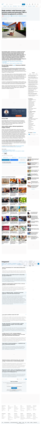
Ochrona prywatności (6, 422)
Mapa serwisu (35, 422)
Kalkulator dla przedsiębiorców (31, 101)
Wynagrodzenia (9, 407)
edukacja (11, 155)
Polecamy (29, 210)
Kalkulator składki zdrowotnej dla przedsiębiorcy (32, 100)
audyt (14, 65)
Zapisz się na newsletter (23, 157)
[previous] (17, 379)
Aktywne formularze (32, 111)
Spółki (21, 407)
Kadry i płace (3, 417)
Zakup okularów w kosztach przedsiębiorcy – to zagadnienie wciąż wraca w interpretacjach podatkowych (33, 84)
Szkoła (8, 415)
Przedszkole (9, 414)
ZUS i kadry (18, 263)
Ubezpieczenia (9, 408)
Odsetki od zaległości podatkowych (32, 108)
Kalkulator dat (30, 110)
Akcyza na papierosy (30, 127)
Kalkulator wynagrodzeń (31, 102)
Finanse (34, 408)
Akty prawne (15, 413)
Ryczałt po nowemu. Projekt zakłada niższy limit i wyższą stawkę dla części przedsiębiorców (33, 75)
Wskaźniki (30, 117)
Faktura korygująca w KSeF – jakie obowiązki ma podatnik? (32, 90)
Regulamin (20, 422)
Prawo (33, 407)
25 (30, 134)
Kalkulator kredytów (30, 106)
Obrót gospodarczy (14, 263)
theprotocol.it (34, 418)
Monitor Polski (15, 415)
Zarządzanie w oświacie (10, 417)
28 (34, 134)
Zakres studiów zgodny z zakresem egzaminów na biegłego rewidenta (12, 63)
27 (33, 134)
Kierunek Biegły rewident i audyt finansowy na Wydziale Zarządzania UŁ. (12, 61)
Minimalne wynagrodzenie (29, 415)
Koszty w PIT (29, 122)
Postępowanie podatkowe (31, 113)
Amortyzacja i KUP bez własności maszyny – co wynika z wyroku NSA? (33, 95)
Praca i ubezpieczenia (22, 408)
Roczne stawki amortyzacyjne (31, 125)
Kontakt (28, 422)
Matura (8, 418)
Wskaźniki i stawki (29, 413)
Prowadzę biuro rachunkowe (30, 407)
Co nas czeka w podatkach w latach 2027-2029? (33, 79)
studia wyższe (8, 155)
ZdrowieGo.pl (34, 414)
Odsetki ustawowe (28, 417)
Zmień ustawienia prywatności (14, 422)
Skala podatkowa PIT (30, 121)
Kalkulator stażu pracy (22, 417)
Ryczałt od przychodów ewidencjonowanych (31, 124)
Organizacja (3, 414)
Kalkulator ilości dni (30, 109)
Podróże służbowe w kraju (29, 414)
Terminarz (30, 132)
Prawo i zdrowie (15, 411)
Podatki (6, 263)
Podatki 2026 (30, 157)
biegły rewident (4, 155)
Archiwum (34, 415)
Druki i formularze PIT (30, 114)
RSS (25, 422)
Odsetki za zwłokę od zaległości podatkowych (32, 120)
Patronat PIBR (4, 62)
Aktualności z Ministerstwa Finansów (11, 264)
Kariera (23, 422)
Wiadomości (3, 263)
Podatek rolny (30, 126)
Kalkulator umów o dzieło (31, 104)
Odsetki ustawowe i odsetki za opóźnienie (33, 118)
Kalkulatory (31, 98)
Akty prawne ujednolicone (16, 417)
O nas (2, 422)
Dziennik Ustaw (15, 414)
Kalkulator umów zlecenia (31, 103)
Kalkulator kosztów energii (31, 105)
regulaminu (14, 386)
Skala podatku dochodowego (30, 418)
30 (37, 134)
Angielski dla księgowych (19, 264)
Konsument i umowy (16, 408)
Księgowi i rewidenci (4, 264)
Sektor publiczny (4, 413)
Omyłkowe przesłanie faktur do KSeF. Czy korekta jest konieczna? (33, 92)
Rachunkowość (30, 112)
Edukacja (9, 413)
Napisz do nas (14, 157)
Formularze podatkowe (31, 116)
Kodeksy (15, 418)
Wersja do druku (6, 157)
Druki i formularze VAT (31, 115)
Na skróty (34, 413)
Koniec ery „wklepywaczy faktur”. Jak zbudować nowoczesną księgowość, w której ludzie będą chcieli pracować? (33, 77)
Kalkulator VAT (30, 107)
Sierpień (34, 132)
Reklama (31, 422)
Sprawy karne (15, 407)
